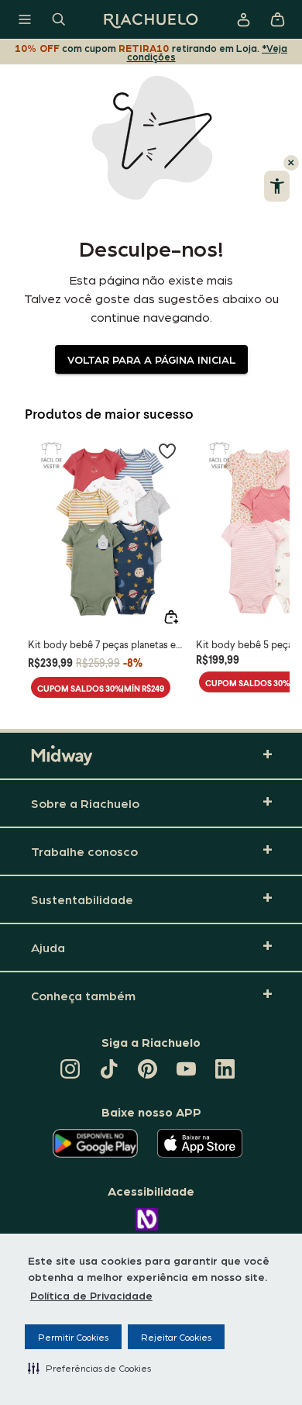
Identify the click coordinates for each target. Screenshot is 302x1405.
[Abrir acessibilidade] (277, 186)
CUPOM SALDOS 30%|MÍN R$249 (100, 688)
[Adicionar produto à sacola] (171, 617)
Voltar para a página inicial (151, 359)
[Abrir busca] (58, 19)
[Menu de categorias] (24, 19)
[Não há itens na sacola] (277, 19)
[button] (89, 1367)
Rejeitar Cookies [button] (176, 1337)
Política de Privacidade (91, 1295)
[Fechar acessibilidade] (291, 163)
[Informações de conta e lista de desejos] (243, 19)
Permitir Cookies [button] (73, 1337)
